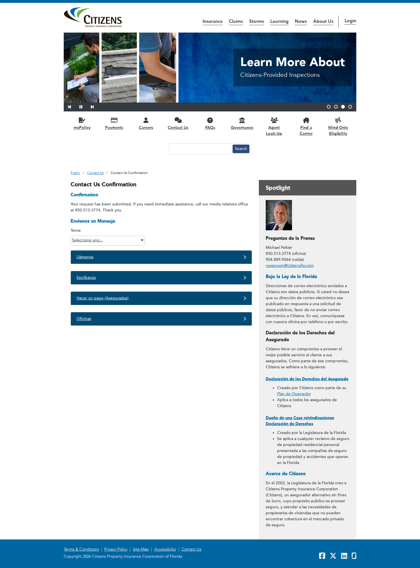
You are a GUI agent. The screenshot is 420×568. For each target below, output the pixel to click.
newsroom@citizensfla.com (290, 265)
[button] (73, 106)
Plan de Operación (294, 393)
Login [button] (350, 20)
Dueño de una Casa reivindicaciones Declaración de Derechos (300, 420)
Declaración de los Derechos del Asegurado (307, 379)
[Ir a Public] (93, 17)
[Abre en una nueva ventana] (279, 215)
